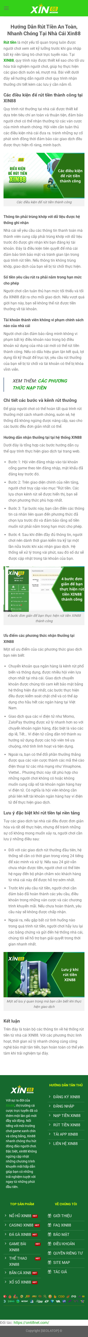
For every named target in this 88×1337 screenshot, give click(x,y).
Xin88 (10, 1105)
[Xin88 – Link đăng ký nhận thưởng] (44, 8)
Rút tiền (10, 42)
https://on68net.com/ (31, 1322)
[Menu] (6, 8)
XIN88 (9, 60)
